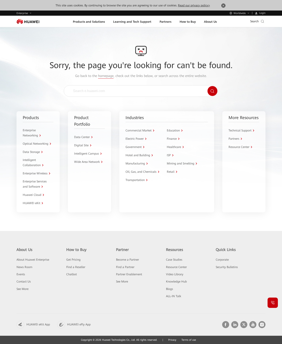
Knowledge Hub (176, 281)
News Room (24, 267)
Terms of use (188, 339)
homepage (106, 76)
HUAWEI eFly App (79, 324)
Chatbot (71, 274)
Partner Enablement (129, 274)
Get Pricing (73, 259)
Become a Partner (127, 259)
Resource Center (176, 267)
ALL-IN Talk (173, 296)
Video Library (174, 274)
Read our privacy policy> (194, 5)
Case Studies (174, 259)
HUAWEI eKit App (38, 324)
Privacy (172, 339)
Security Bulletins (227, 267)
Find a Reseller (75, 267)
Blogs (169, 289)
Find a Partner (125, 267)
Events (21, 274)
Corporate (222, 259)
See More (22, 289)
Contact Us (24, 281)
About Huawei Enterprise (33, 259)
